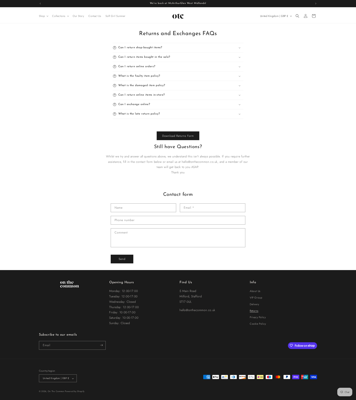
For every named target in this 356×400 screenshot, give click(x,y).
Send (122, 259)
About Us (255, 291)
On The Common (56, 391)
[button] (43, 16)
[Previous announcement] (40, 3)
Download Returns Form (178, 136)
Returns (254, 311)
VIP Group (256, 298)
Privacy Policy (258, 317)
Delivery (254, 304)
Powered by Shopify (75, 391)
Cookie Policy (258, 324)
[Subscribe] (101, 345)
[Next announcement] (316, 3)
